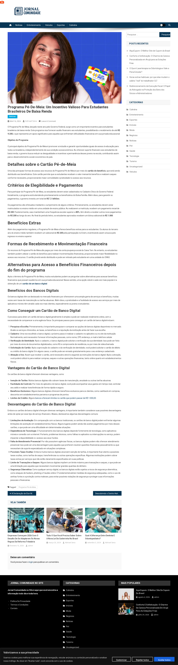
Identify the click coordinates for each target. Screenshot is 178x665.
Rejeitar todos (142, 660)
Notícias (18, 25)
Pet (131, 146)
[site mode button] (163, 25)
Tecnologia (134, 156)
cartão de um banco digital (34, 284)
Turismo (133, 161)
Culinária (73, 25)
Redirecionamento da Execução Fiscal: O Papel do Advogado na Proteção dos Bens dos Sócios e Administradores (149, 89)
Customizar (121, 660)
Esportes (61, 25)
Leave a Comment (48, 121)
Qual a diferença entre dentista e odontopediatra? (100, 537)
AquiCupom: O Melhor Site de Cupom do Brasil (149, 51)
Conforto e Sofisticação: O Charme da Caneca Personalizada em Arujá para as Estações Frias (149, 59)
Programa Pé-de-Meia (27, 487)
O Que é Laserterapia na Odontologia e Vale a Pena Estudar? (149, 70)
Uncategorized (135, 166)
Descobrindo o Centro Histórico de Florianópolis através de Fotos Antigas (108, 493)
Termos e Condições (19, 605)
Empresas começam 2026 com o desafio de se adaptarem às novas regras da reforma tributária (24, 538)
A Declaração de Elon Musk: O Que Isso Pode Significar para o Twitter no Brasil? (24, 493)
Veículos (49, 25)
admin (30, 546)
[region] (89, 656)
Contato (14, 608)
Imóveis (132, 125)
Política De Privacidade (20, 601)
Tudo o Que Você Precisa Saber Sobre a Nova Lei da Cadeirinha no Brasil (63, 537)
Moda (131, 130)
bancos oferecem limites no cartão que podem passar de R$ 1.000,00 (65, 398)
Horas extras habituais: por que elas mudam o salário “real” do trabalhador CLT (149, 79)
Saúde (132, 151)
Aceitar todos (164, 660)
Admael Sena (31, 121)
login (31, 562)
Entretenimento (34, 25)
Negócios (133, 135)
